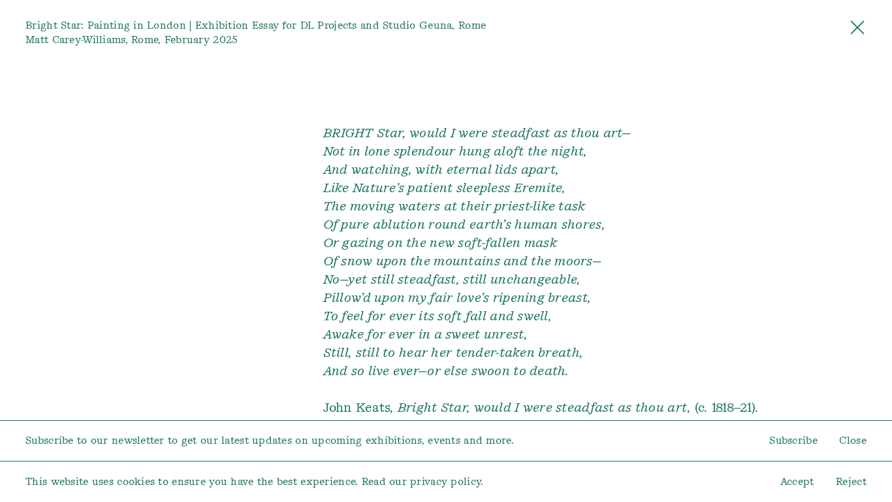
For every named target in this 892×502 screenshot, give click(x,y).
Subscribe (793, 440)
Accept (797, 481)
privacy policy (445, 481)
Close (852, 440)
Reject (851, 481)
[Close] (857, 31)
